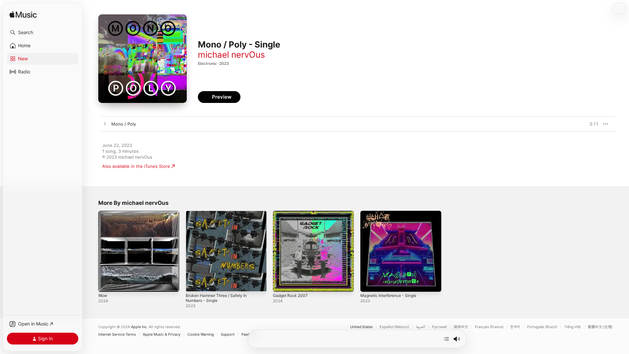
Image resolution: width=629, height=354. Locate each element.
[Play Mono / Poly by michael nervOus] (104, 124)
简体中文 (461, 327)
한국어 (515, 327)
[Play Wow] (106, 283)
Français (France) (489, 327)
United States (361, 327)
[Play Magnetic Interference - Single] (368, 283)
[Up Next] (446, 339)
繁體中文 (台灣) (600, 327)
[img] (23, 15)
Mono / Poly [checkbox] (123, 124)
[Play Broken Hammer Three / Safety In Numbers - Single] (194, 283)
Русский (439, 327)
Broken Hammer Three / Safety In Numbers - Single (220, 216)
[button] (42, 32)
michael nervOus (231, 54)
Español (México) (394, 327)
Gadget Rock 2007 (292, 213)
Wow (103, 213)
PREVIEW (591, 124)
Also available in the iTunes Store (136, 166)
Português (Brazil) (542, 327)
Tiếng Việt (572, 327)
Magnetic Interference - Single (391, 213)
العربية (420, 327)
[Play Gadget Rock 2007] (281, 283)
